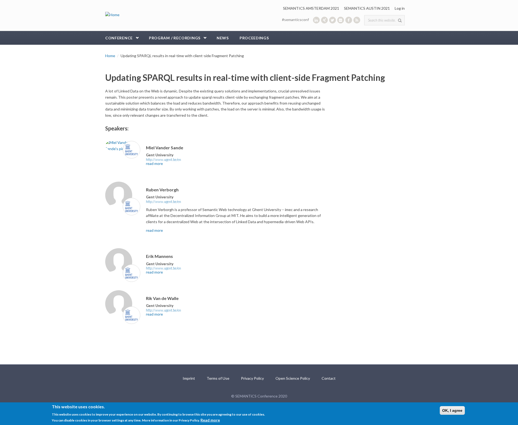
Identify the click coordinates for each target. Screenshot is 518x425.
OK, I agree (452, 410)
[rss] (356, 20)
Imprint (189, 378)
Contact (329, 378)
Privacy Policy (252, 378)
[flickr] (340, 20)
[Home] (112, 14)
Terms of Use (218, 378)
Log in (400, 8)
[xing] (324, 20)
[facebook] (348, 20)
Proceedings (254, 38)
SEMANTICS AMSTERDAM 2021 (311, 8)
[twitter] (332, 20)
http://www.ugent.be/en (163, 159)
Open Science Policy (292, 378)
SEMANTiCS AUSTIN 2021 (367, 8)
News (223, 38)
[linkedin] (316, 20)
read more (154, 163)
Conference (119, 38)
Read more (210, 420)
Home (110, 55)
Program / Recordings (174, 38)
